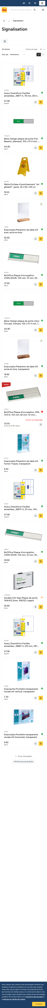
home (4, 21)
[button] (24, 3)
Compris (38, 1004)
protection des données (34, 997)
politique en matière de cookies (14, 999)
